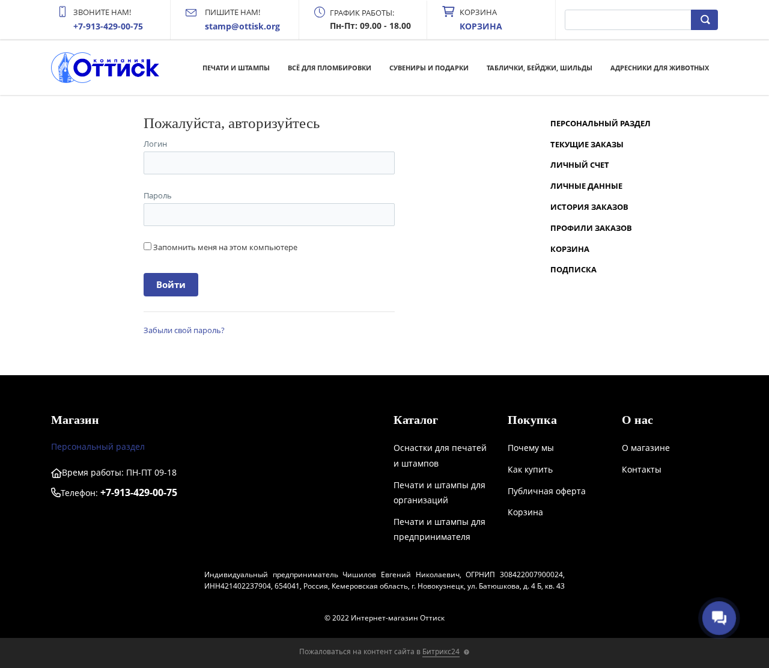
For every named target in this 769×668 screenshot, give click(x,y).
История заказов (589, 206)
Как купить (530, 469)
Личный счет (579, 164)
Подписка (573, 269)
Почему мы (531, 447)
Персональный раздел (600, 123)
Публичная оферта (547, 491)
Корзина (569, 249)
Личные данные (586, 185)
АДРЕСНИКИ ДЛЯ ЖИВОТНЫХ (659, 67)
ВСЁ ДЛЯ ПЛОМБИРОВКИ (329, 67)
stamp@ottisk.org (242, 26)
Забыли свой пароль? (184, 330)
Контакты (641, 469)
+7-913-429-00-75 (108, 26)
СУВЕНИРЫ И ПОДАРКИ (429, 67)
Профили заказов (591, 227)
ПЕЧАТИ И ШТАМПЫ (236, 67)
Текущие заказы (587, 144)
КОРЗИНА (481, 26)
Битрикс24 (441, 651)
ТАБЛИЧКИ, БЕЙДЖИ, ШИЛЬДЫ (539, 67)
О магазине (646, 447)
